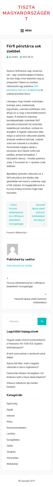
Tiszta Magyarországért (26, 13)
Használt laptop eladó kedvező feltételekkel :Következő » (38, 214)
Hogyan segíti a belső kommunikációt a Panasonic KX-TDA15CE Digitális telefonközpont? (26, 344)
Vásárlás (11, 451)
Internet (11, 415)
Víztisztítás (13, 458)
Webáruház (21, 232)
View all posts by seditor (19, 265)
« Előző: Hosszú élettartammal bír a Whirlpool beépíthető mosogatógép (16, 214)
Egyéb (10, 409)
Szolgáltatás (13, 439)
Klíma (9, 421)
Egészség (12, 403)
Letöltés (11, 433)
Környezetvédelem (16, 427)
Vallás (10, 445)
